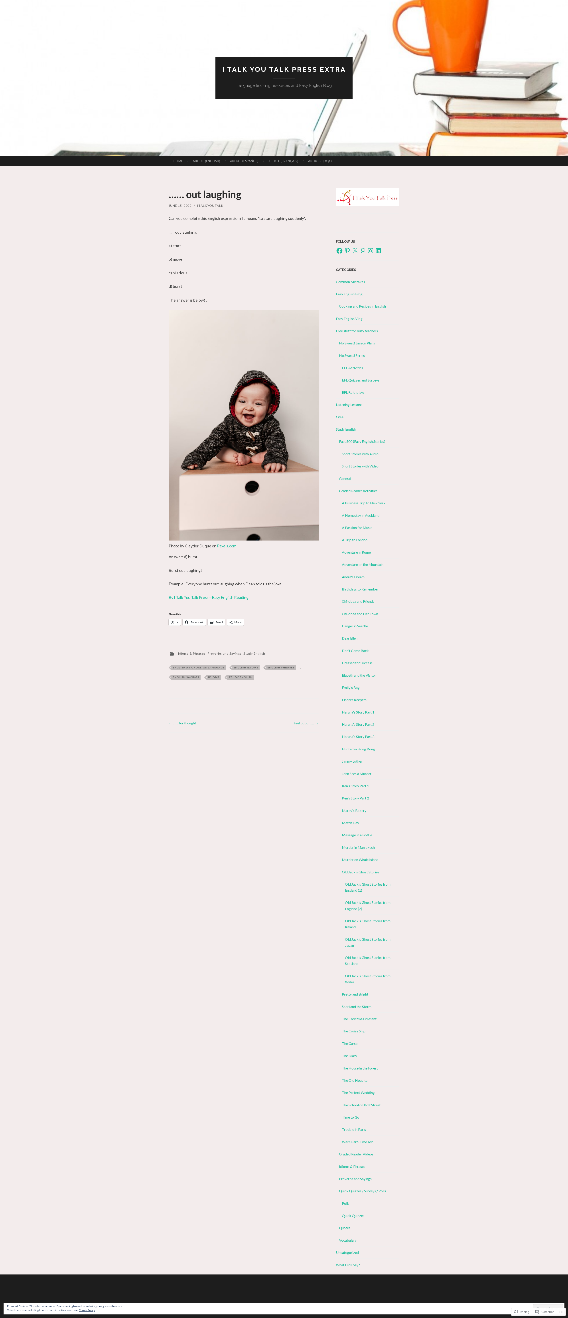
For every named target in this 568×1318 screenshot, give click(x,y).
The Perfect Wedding (358, 1092)
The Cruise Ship (353, 1031)
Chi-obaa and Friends (358, 601)
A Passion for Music (357, 527)
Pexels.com (226, 545)
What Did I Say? (348, 1265)
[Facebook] (339, 250)
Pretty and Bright (355, 994)
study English (240, 677)
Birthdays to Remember (360, 589)
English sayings (186, 677)
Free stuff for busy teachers (357, 331)
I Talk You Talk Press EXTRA (284, 69)
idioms (213, 677)
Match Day (350, 823)
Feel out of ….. (306, 723)
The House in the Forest (360, 1068)
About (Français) (283, 161)
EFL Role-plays (353, 392)
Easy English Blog (349, 294)
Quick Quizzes (353, 1215)
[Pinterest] (347, 250)
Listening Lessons (349, 404)
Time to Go (350, 1117)
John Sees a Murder (356, 773)
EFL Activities (352, 368)
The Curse (349, 1043)
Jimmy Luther (352, 761)
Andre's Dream (353, 577)
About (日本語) (320, 161)
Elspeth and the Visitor (359, 675)
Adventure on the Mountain (362, 564)
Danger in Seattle (355, 626)
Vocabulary (348, 1240)
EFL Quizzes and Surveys (360, 380)
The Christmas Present (359, 1019)
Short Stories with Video (360, 466)
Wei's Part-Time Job (357, 1142)
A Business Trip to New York (363, 503)
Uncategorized (347, 1252)
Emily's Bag (351, 687)
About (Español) (244, 161)
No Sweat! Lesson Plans (357, 343)
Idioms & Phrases (192, 653)
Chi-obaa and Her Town (360, 614)
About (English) (206, 161)
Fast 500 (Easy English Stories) (362, 441)
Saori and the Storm (356, 1006)
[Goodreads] (362, 250)
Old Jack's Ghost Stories (360, 872)
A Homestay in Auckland (360, 515)
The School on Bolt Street (361, 1105)
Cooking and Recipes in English (362, 306)
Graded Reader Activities (358, 491)
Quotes (344, 1228)
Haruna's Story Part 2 (358, 724)
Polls (345, 1203)
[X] (355, 250)
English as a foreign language (199, 667)
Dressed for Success (357, 663)
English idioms (245, 667)
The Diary (349, 1056)
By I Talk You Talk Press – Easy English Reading (208, 597)
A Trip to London (354, 540)
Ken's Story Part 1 (355, 786)
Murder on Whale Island (360, 859)
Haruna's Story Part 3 (358, 736)
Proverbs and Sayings (224, 653)
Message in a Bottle (357, 835)
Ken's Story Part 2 (355, 798)
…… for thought (182, 723)
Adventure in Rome (356, 552)
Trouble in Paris (354, 1129)
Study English (254, 653)
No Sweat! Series (352, 355)
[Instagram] (370, 250)
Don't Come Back (355, 650)
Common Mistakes (350, 282)
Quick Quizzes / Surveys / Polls (362, 1191)
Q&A (340, 417)
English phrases (281, 667)
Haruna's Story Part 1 (358, 712)
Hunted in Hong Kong (358, 749)
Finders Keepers (354, 700)
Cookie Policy (87, 1310)
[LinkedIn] (378, 250)
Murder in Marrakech (358, 847)
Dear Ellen (349, 638)
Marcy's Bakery (354, 810)
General (345, 478)
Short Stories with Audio (360, 454)
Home (178, 161)
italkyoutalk (210, 205)
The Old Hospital (355, 1080)
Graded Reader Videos (356, 1154)
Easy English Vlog (349, 318)
